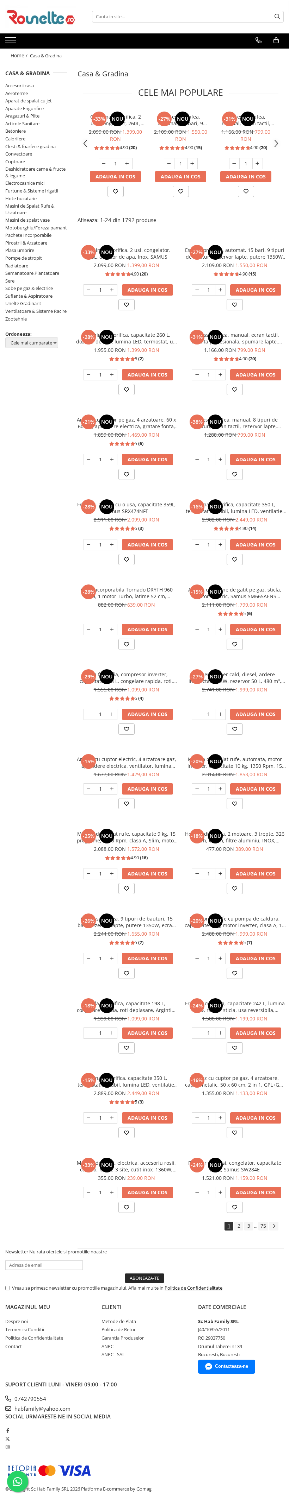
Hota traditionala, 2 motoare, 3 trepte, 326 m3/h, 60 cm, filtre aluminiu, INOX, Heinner (234, 837)
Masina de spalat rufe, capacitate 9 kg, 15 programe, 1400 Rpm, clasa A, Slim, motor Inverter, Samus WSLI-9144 (126, 837)
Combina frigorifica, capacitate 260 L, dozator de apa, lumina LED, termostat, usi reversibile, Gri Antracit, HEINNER (126, 338)
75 (263, 1225)
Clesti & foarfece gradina (30, 146)
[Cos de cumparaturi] (276, 40)
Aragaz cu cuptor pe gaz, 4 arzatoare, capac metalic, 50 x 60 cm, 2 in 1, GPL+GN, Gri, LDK (234, 1081)
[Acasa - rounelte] (40, 16)
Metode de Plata (119, 1321)
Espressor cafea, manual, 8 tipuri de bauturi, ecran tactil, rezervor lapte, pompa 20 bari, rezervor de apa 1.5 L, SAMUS (235, 423)
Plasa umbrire (19, 250)
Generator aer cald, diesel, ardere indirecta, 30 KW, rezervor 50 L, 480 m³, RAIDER (235, 677)
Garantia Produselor (123, 1338)
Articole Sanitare (22, 123)
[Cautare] (277, 17)
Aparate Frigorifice (24, 108)
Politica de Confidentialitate (193, 1288)
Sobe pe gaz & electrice (29, 288)
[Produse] (11, 42)
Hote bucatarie (21, 198)
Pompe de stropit (23, 258)
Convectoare (18, 154)
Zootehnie (16, 319)
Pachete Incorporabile (28, 235)
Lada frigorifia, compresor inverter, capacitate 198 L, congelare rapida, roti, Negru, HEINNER (126, 677)
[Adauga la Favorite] (115, 191)
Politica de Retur (119, 1329)
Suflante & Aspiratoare (29, 296)
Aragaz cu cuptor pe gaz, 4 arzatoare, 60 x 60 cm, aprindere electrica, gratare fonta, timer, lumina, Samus (126, 423)
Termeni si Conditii (24, 1329)
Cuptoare (15, 161)
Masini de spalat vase (27, 220)
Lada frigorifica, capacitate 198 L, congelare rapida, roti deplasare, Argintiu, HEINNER (126, 1006)
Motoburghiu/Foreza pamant (36, 227)
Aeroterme (16, 93)
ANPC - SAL (113, 1354)
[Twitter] (7, 1439)
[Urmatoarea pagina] (273, 1226)
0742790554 (29, 1398)
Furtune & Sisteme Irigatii (31, 191)
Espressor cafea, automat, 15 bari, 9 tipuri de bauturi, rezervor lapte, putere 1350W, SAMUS (181, 120)
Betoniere (15, 131)
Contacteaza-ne (231, 1366)
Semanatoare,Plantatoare (32, 273)
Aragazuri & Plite (22, 116)
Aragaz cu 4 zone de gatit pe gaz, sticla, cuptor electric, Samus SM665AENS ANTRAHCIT (234, 593)
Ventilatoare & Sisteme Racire (36, 311)
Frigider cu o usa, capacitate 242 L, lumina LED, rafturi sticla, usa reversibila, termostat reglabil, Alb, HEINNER (235, 1006)
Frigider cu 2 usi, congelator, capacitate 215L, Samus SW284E (234, 1166)
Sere (9, 281)
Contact (13, 1346)
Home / (20, 55)
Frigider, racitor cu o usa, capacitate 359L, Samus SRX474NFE (126, 507)
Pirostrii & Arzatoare (26, 243)
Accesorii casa (19, 85)
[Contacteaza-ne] (258, 40)
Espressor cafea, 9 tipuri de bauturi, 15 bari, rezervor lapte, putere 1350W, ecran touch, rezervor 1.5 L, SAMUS (126, 922)
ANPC (107, 1346)
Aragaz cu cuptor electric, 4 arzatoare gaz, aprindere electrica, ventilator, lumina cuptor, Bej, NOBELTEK (126, 762)
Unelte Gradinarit (23, 303)
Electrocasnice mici (24, 183)
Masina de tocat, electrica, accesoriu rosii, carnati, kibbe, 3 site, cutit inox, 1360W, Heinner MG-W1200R (126, 1166)
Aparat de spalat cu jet (28, 100)
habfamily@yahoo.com (41, 1408)
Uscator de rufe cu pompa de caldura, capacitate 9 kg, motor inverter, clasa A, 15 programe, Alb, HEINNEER (235, 922)
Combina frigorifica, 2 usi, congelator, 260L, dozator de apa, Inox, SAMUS (115, 120)
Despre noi (16, 1321)
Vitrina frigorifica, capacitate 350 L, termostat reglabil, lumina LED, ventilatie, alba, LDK (127, 1081)
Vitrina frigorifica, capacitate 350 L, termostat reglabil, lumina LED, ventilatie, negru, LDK (235, 507)
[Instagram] (7, 1447)
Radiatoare (16, 266)
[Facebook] (7, 1430)
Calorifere (15, 138)
